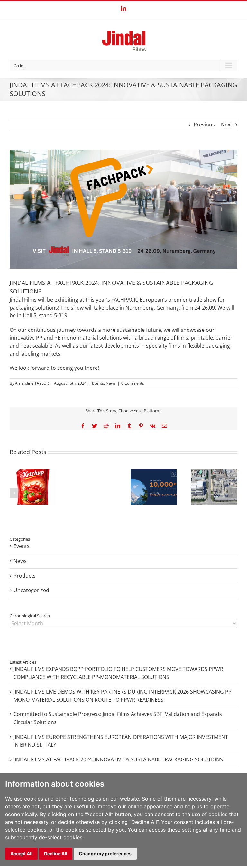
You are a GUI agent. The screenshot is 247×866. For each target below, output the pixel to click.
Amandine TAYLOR (32, 383)
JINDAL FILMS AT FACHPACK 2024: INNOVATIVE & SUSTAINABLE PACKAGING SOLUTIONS (118, 759)
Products (25, 575)
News (111, 383)
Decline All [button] (55, 853)
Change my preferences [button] (105, 853)
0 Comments (132, 383)
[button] (14, 493)
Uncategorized (31, 590)
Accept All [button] (21, 853)
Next (226, 124)
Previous (204, 124)
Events (98, 383)
